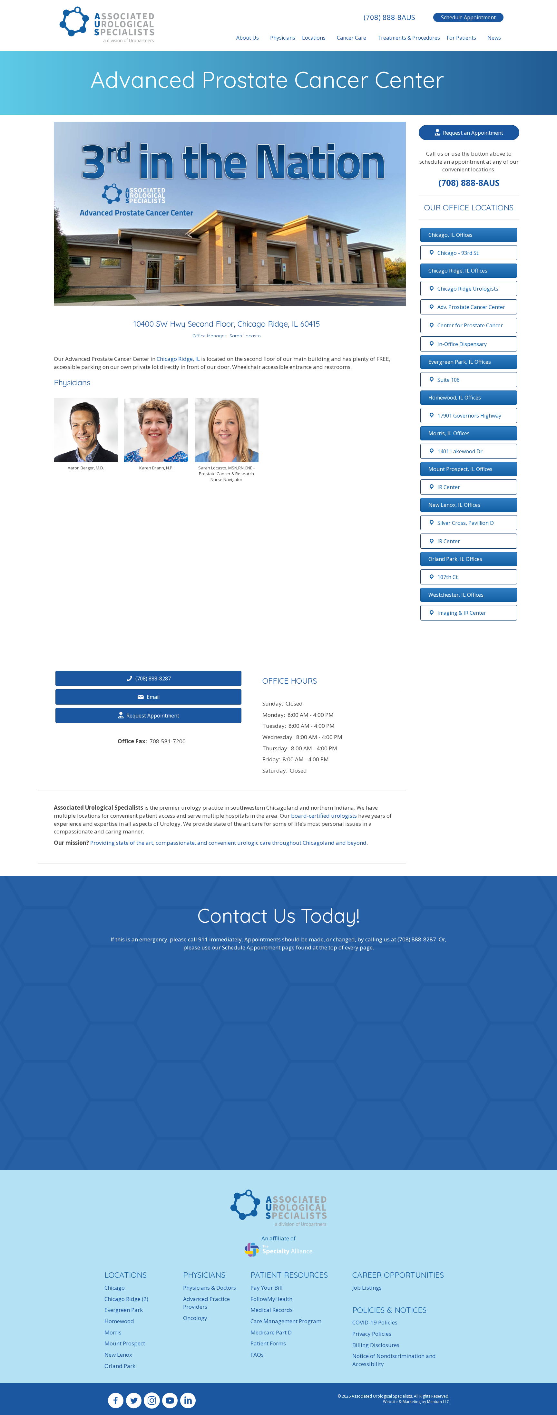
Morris (113, 1332)
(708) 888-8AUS (389, 17)
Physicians (282, 37)
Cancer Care (351, 37)
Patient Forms (268, 1343)
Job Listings (367, 1287)
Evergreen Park (123, 1310)
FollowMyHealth (271, 1298)
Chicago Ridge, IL (178, 358)
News (494, 37)
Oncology (195, 1318)
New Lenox (118, 1354)
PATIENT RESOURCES (289, 1275)
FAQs (257, 1354)
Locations (314, 37)
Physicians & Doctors (209, 1287)
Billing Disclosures (375, 1344)
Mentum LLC (438, 1401)
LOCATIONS (125, 1275)
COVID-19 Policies (374, 1322)
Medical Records (271, 1310)
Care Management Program (285, 1321)
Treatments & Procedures (408, 37)
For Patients (461, 37)
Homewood (119, 1321)
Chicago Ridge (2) (126, 1298)
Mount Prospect (124, 1343)
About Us (247, 37)
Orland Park (119, 1365)
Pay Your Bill (266, 1287)
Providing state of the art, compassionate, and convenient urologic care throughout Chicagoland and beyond (228, 842)
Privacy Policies (371, 1333)
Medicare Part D (271, 1332)
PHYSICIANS (204, 1275)
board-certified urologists (324, 815)
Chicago (114, 1287)
